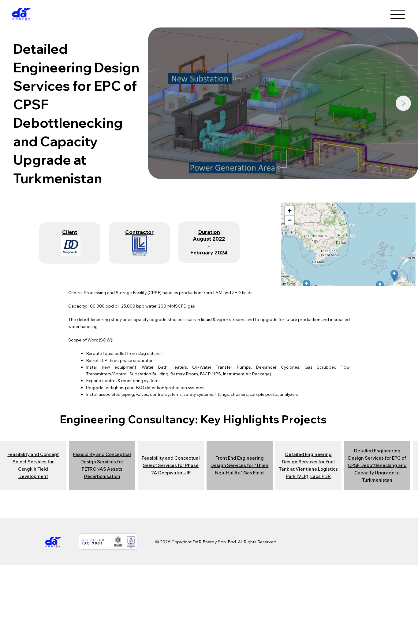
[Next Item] (403, 103)
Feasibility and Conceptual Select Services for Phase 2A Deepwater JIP (171, 465)
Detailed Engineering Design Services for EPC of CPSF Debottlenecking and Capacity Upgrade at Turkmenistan (377, 465)
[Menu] (398, 14)
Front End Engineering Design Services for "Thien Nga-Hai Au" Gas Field (239, 465)
